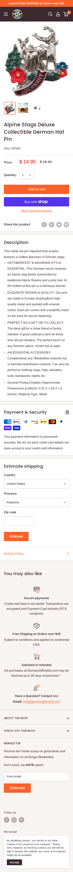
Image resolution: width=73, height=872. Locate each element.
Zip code (10, 512)
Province (10, 493)
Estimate (16, 536)
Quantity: (10, 175)
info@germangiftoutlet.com (41, 701)
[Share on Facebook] (44, 224)
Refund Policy (13, 553)
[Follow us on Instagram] (14, 820)
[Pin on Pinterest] (51, 224)
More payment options (36, 210)
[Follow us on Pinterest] (21, 820)
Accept (14, 862)
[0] (65, 14)
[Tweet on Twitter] (59, 224)
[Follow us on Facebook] (6, 820)
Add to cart (36, 189)
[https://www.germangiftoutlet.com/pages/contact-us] (22, 701)
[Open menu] (6, 14)
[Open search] (50, 14)
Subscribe (17, 788)
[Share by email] (66, 224)
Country (9, 475)
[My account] (58, 14)
